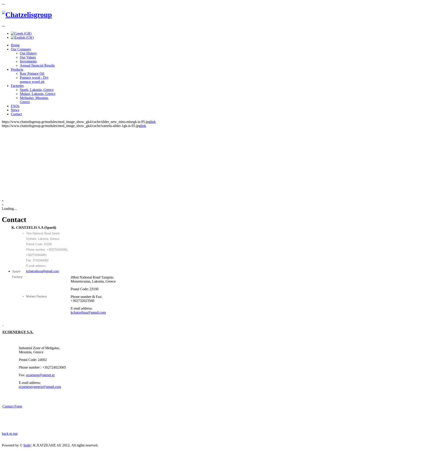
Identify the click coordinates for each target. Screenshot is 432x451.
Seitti (27, 445)
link (153, 122)
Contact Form (12, 406)
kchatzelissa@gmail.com (42, 271)
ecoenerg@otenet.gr (40, 375)
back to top (10, 433)
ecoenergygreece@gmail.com (40, 387)
